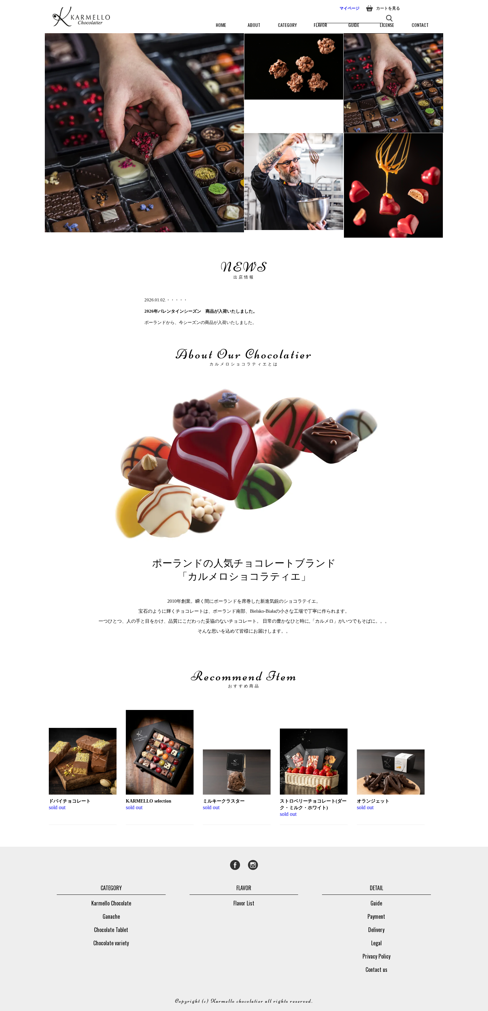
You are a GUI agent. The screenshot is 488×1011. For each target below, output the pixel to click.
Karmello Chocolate (111, 903)
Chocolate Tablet (111, 930)
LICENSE (387, 24)
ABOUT (254, 24)
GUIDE (353, 24)
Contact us (376, 969)
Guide (376, 903)
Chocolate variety (111, 943)
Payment (376, 916)
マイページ (350, 8)
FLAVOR (320, 24)
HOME (221, 24)
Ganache (111, 916)
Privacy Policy (376, 956)
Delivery (376, 930)
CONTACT (420, 24)
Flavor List (243, 903)
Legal (376, 943)
